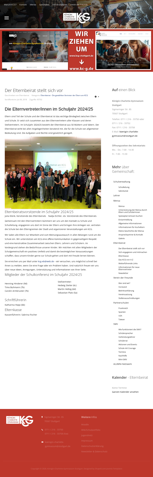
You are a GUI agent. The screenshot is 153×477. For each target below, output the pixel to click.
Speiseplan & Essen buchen (130, 216)
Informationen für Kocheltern (131, 227)
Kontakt (23, 4)
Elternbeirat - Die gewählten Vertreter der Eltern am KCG (64, 95)
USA (120, 316)
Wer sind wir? (124, 283)
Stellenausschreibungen (129, 298)
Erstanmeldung (125, 220)
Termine (122, 352)
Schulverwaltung (121, 181)
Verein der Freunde (79, 4)
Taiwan (121, 319)
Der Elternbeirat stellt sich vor (131, 248)
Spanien (122, 312)
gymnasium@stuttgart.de (57, 446)
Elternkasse (123, 256)
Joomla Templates (114, 468)
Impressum (87, 441)
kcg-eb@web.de (46, 261)
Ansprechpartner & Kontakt (130, 235)
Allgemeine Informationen (130, 223)
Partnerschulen (121, 302)
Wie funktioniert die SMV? (129, 329)
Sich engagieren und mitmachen (132, 252)
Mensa (33, 4)
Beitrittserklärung (126, 291)
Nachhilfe (122, 356)
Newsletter (123, 273)
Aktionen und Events (127, 344)
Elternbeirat (119, 242)
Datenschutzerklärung (92, 446)
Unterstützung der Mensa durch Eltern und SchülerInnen (132, 211)
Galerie (121, 238)
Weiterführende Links (128, 263)
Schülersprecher (125, 333)
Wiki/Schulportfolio (90, 430)
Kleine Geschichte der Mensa (131, 231)
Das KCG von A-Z (125, 260)
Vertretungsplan (59, 4)
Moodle (85, 424)
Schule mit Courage (127, 348)
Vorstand (122, 287)
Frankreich (123, 308)
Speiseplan (44, 4)
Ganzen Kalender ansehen (125, 391)
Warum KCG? (10, 4)
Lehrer (116, 195)
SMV (115, 324)
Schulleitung (123, 187)
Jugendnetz (87, 435)
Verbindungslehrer (126, 337)
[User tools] (96, 96)
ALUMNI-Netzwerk (122, 364)
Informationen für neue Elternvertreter (128, 268)
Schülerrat (123, 341)
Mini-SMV (122, 359)
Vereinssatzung (125, 294)
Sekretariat (123, 191)
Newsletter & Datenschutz (94, 451)
